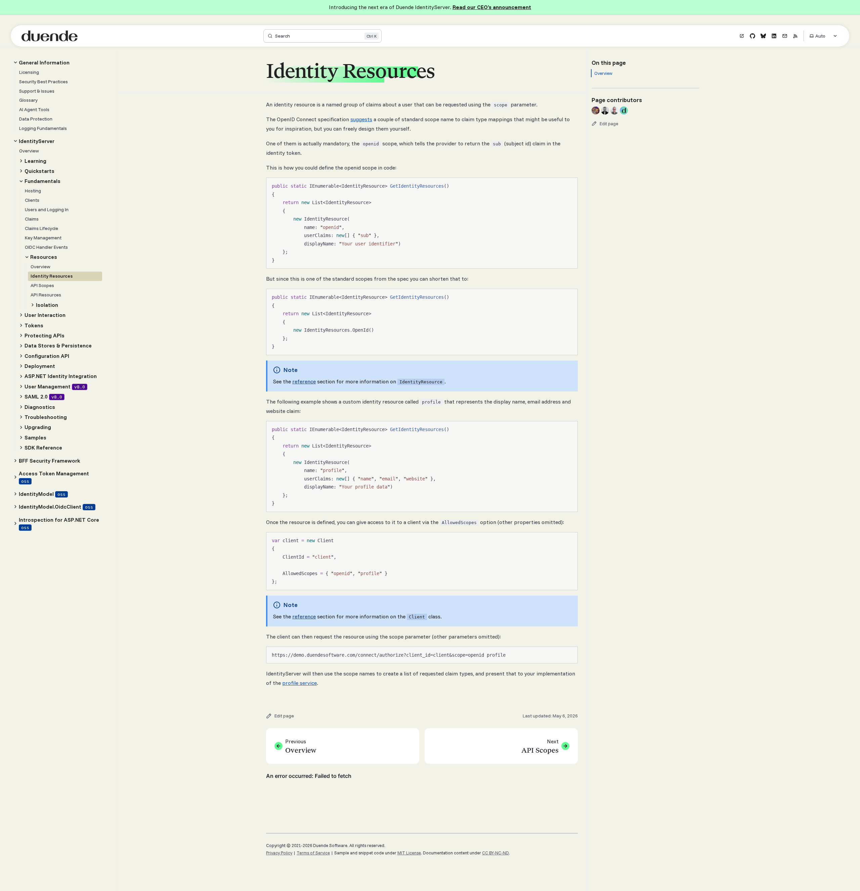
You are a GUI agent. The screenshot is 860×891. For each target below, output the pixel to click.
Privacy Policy (279, 852)
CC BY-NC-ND (495, 852)
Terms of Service (313, 852)
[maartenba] (614, 110)
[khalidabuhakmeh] (596, 110)
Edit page (609, 123)
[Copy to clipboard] (569, 185)
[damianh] (605, 110)
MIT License (409, 852)
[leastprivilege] (624, 110)
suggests (361, 119)
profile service (299, 682)
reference (304, 381)
